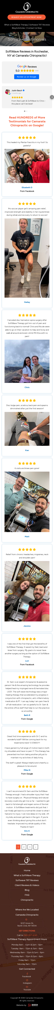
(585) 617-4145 (30, 935)
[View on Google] (7, 91)
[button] (2, 97)
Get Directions (27, 930)
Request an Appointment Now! (26, 17)
